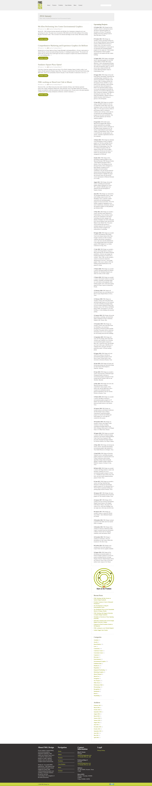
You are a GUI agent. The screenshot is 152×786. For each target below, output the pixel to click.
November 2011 (97, 726)
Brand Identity (97, 644)
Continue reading (43, 39)
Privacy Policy (101, 750)
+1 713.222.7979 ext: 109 (84, 757)
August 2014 (97, 714)
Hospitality (96, 667)
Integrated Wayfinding (99, 670)
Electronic (96, 657)
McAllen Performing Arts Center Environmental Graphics (58, 18)
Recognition (97, 689)
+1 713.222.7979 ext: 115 (84, 764)
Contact (80, 5)
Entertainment (97, 659)
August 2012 (97, 722)
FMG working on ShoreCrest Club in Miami (55, 82)
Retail (95, 693)
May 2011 (96, 735)
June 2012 (96, 724)
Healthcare (96, 665)
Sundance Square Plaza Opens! (50, 65)
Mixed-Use (96, 676)
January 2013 (97, 720)
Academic (96, 640)
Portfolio (61, 5)
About (48, 5)
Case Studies (68, 5)
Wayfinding (96, 695)
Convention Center (98, 652)
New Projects (97, 680)
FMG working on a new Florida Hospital (104, 628)
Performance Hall (98, 685)
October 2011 (97, 729)
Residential (96, 691)
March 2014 (97, 716)
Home (41, 18)
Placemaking (97, 687)
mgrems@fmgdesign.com (84, 755)
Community (97, 648)
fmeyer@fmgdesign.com (84, 763)
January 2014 (97, 718)
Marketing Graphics (99, 672)
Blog (44, 18)
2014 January (45, 16)
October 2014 (97, 709)
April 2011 (96, 737)
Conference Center (98, 650)
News (75, 5)
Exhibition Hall (97, 663)
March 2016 (97, 707)
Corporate (96, 655)
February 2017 (97, 705)
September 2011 (97, 731)
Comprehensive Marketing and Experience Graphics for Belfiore (63, 46)
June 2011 (96, 733)
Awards (95, 642)
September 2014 (97, 711)
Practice (54, 5)
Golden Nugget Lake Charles (101, 630)
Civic (95, 646)
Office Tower (97, 682)
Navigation (96, 678)
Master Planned (97, 674)
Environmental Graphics (100, 661)
